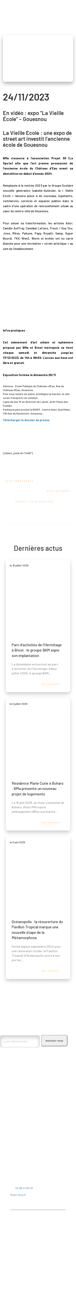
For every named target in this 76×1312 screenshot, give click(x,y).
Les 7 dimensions (21, 1232)
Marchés (15, 1248)
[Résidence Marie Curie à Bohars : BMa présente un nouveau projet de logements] (38, 764)
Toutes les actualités (35, 501)
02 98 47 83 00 (24, 1188)
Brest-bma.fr (19, 1194)
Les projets (17, 1237)
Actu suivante (58, 491)
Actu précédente (20, 481)
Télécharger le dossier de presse (26, 420)
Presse (15, 1263)
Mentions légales (20, 1269)
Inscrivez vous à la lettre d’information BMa (28, 1030)
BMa (13, 1226)
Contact (15, 1258)
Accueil (15, 1221)
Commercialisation (22, 1242)
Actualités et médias (23, 1253)
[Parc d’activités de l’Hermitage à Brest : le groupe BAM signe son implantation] (38, 626)
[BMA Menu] (5, 7)
